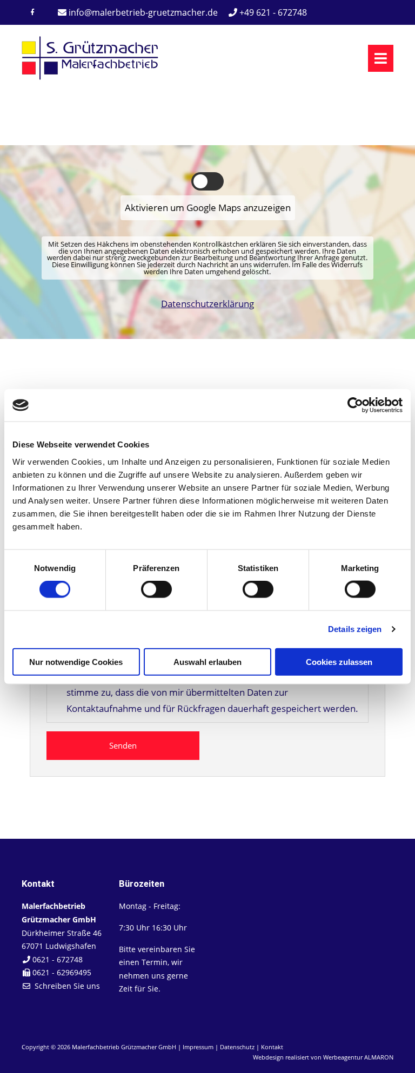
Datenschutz (237, 1047)
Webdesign (268, 1057)
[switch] (156, 589)
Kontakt (272, 1047)
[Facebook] (32, 12)
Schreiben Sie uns (67, 986)
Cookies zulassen (339, 661)
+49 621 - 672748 (272, 12)
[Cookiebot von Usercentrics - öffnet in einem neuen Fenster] (355, 405)
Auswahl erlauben (207, 661)
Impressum (198, 1047)
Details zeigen (354, 629)
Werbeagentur (343, 1057)
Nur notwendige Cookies (76, 661)
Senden (123, 745)
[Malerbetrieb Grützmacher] (90, 77)
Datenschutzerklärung (207, 303)
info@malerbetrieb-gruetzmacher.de (143, 12)
